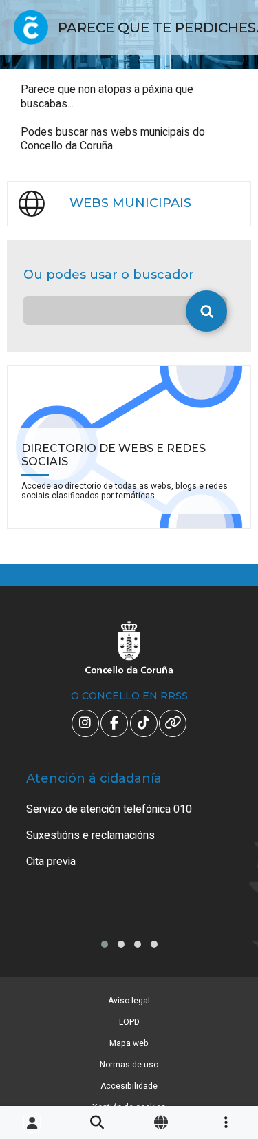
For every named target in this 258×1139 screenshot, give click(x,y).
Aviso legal (129, 1000)
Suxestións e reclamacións (90, 835)
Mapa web (129, 1043)
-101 (227, 1059)
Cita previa (51, 861)
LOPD (129, 1022)
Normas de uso (129, 1064)
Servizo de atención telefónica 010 (109, 809)
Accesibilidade (129, 1086)
